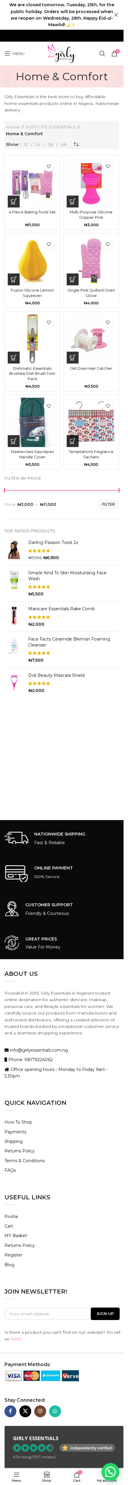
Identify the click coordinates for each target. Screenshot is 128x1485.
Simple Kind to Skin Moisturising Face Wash (67, 575)
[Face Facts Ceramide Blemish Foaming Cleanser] (14, 649)
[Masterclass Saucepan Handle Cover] (32, 422)
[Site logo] (62, 53)
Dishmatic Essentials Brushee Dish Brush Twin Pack (32, 373)
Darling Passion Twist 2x (53, 542)
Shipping (13, 1141)
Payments (15, 1132)
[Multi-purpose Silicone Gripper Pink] (91, 182)
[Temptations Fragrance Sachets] (91, 422)
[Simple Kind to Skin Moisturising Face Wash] (14, 583)
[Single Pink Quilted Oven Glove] (91, 261)
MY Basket (15, 1235)
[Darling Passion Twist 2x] (14, 550)
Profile (11, 1216)
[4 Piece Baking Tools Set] (32, 182)
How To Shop (18, 1122)
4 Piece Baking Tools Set (32, 212)
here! (15, 1338)
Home (13, 127)
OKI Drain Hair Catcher (91, 368)
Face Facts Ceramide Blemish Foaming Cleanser (69, 642)
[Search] (102, 53)
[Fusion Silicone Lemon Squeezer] (32, 261)
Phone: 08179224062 (30, 1059)
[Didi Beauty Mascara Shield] (14, 683)
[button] (14, 201)
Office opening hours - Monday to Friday (52, 1069)
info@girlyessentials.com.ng (38, 1050)
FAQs (10, 1170)
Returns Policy (19, 1151)
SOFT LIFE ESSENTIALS (51, 127)
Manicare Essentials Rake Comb (61, 608)
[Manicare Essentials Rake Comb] (14, 616)
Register (13, 1255)
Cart (8, 1226)
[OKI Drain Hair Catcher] (91, 339)
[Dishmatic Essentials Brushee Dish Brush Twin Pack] (32, 339)
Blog (9, 1264)
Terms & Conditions (24, 1160)
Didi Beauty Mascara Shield (56, 675)
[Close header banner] (116, 15)
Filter (108, 504)
